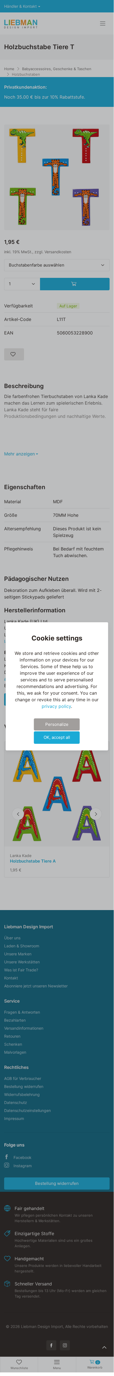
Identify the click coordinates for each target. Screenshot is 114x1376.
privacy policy (56, 706)
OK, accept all (57, 737)
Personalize (56, 724)
